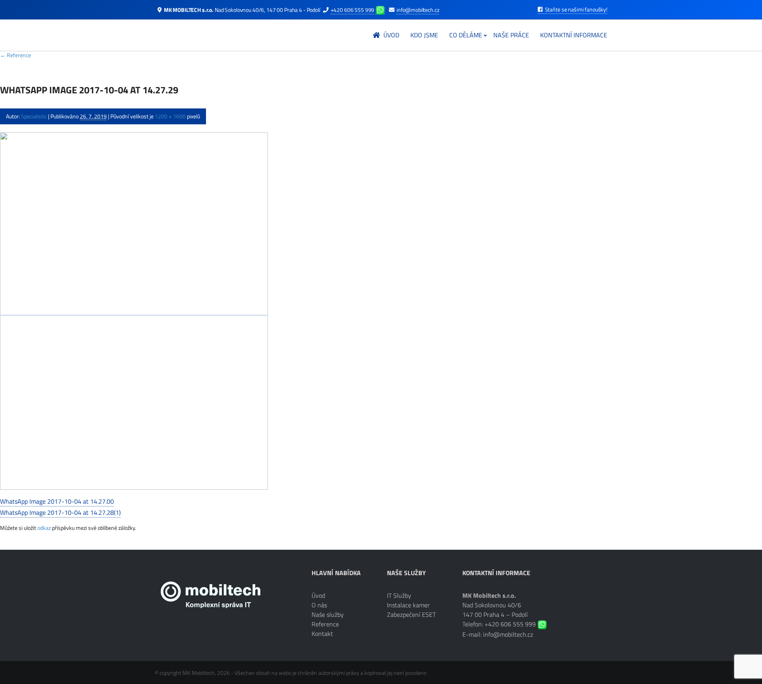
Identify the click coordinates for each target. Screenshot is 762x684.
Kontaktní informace (573, 35)
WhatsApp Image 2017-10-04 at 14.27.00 (57, 501)
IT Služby (399, 595)
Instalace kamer (408, 605)
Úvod (390, 35)
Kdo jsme (424, 35)
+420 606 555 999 (353, 10)
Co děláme (465, 35)
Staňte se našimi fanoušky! (575, 9)
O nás (319, 605)
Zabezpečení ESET (411, 614)
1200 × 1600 (170, 116)
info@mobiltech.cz (417, 10)
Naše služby (328, 614)
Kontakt (322, 633)
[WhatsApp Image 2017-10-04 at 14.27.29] (134, 310)
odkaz (44, 528)
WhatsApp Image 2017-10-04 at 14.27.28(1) (60, 512)
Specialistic (34, 116)
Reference (15, 55)
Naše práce (511, 35)
